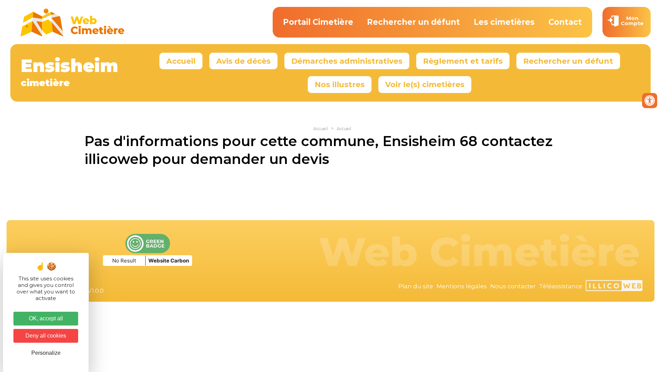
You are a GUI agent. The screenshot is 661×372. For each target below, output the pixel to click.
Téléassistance (560, 286)
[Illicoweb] (614, 286)
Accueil (181, 60)
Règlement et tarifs (463, 60)
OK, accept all (46, 318)
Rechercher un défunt (413, 22)
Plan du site (415, 286)
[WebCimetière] (73, 34)
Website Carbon (168, 260)
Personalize (46, 353)
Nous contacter (513, 286)
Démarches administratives (346, 60)
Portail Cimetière (318, 22)
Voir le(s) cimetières (424, 84)
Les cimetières (504, 22)
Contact (565, 22)
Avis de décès (243, 60)
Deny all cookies (45, 336)
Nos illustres (340, 84)
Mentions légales (462, 286)
